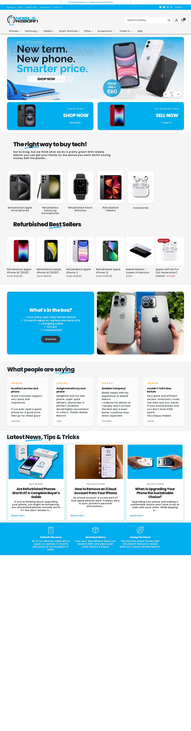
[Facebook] (160, 7)
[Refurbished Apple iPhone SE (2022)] (21, 251)
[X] (164, 7)
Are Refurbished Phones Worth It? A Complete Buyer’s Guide (36, 493)
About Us (11, 7)
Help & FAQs (31, 7)
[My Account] (176, 20)
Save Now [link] (74, 123)
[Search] (168, 20)
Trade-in (57, 7)
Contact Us (45, 7)
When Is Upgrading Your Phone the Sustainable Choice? (155, 493)
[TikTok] (171, 7)
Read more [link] (17, 516)
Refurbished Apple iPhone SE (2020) (49, 271)
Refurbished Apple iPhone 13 (108, 271)
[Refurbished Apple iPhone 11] (80, 251)
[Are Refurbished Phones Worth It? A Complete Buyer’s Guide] (36, 462)
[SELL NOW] (141, 116)
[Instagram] (168, 7)
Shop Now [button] (50, 339)
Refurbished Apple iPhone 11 (78, 271)
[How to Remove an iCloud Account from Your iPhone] (95, 462)
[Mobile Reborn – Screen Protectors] (140, 251)
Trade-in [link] (166, 123)
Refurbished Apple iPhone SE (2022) (19, 271)
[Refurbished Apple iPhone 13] (110, 251)
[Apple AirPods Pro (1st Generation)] (170, 251)
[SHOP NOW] (50, 116)
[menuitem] (12, 7)
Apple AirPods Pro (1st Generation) (167, 271)
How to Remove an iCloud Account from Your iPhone (95, 491)
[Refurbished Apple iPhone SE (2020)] (51, 251)
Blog (20, 7)
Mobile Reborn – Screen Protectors (137, 271)
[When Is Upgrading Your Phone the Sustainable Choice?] (155, 462)
